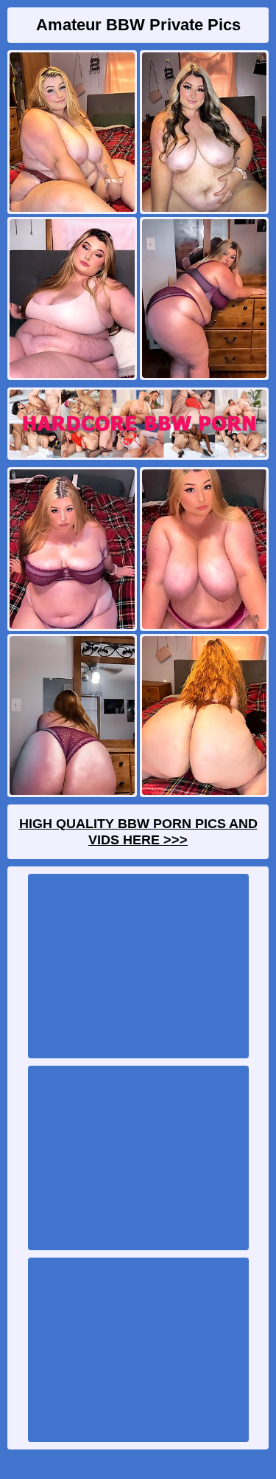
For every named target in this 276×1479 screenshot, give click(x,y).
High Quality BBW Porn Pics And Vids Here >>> (138, 831)
